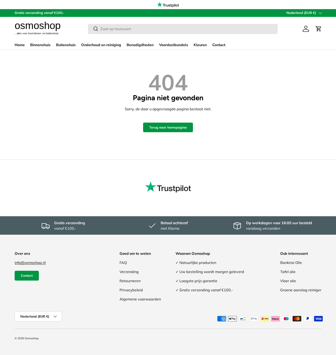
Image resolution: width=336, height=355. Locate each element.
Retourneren (130, 281)
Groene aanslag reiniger (300, 290)
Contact (218, 44)
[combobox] (183, 29)
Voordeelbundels (173, 44)
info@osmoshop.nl (30, 262)
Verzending (129, 271)
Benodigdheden (140, 44)
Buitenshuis (66, 44)
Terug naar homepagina (168, 127)
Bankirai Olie (291, 262)
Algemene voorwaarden (140, 299)
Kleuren (200, 44)
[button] (319, 29)
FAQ (123, 262)
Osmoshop (31, 338)
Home (20, 44)
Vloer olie (288, 281)
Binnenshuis (40, 44)
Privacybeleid (131, 290)
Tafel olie (288, 271)
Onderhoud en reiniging (101, 44)
